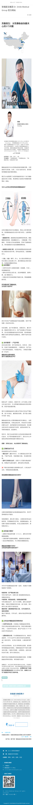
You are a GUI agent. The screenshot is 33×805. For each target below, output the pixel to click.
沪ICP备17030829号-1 (10, 794)
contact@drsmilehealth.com (13, 769)
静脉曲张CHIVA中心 (10, 767)
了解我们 (7, 765)
